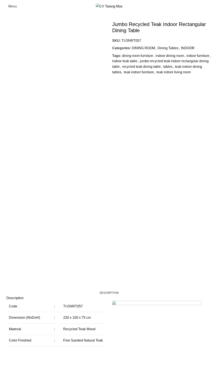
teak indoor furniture (139, 72)
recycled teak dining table (141, 66)
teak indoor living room (173, 72)
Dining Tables (168, 48)
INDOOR (188, 48)
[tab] (109, 293)
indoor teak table (124, 61)
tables (167, 66)
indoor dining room (170, 56)
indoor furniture (197, 56)
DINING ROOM (143, 48)
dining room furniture (137, 56)
